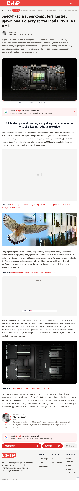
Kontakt (69, 465)
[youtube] (6, 427)
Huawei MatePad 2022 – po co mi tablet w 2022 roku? (31, 389)
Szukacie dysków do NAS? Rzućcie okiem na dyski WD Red (33, 273)
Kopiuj (71, 446)
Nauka (54, 459)
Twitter (48, 446)
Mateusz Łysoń (12, 32)
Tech (17, 10)
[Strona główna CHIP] (13, 3)
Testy (41, 463)
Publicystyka (57, 463)
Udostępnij (9, 446)
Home (6, 10)
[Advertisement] (39, 295)
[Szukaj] (71, 3)
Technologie (43, 459)
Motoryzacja (43, 467)
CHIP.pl (9, 480)
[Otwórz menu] (75, 3)
